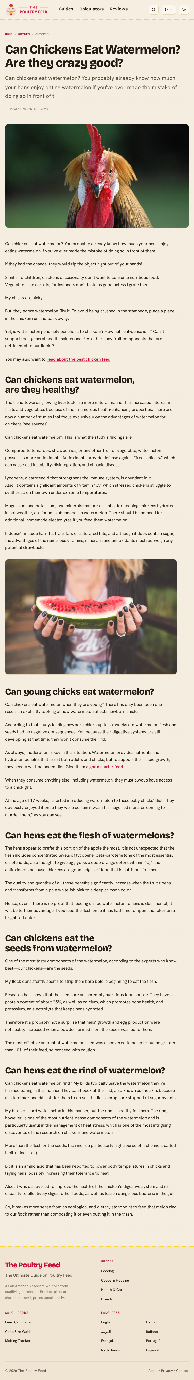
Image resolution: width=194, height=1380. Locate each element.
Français (108, 1340)
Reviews (119, 9)
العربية (106, 1331)
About (153, 1370)
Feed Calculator (18, 1322)
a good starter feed (104, 766)
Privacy (167, 1370)
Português (154, 1340)
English (106, 1322)
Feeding (107, 1271)
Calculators (91, 9)
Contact (182, 1370)
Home (9, 34)
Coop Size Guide (18, 1331)
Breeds (107, 1299)
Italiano (152, 1331)
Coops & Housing (115, 1280)
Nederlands (110, 1350)
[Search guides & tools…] (154, 10)
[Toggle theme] (184, 10)
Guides (66, 9)
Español (152, 1350)
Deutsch (152, 1322)
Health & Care (113, 1289)
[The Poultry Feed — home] (26, 10)
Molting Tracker (18, 1340)
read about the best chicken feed (78, 359)
